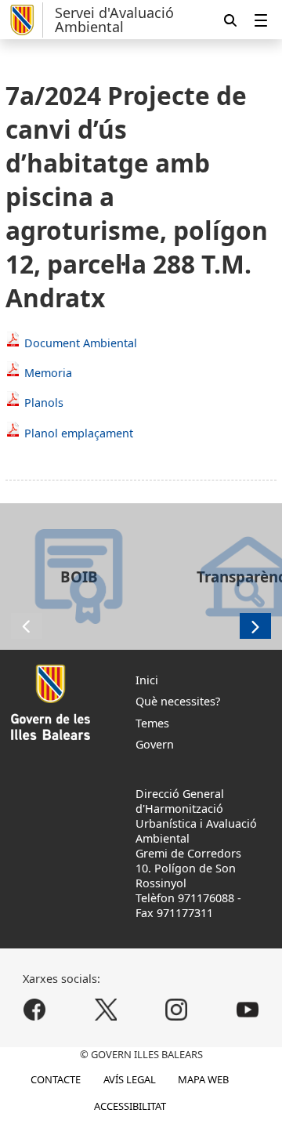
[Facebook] (35, 1009)
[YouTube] (247, 1009)
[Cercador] (230, 20)
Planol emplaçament (78, 433)
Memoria (48, 372)
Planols (43, 402)
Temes (152, 723)
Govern (155, 744)
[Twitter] (105, 1009)
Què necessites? (178, 701)
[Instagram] (176, 1009)
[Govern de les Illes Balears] (24, 20)
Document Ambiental (80, 342)
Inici (147, 680)
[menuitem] (261, 20)
